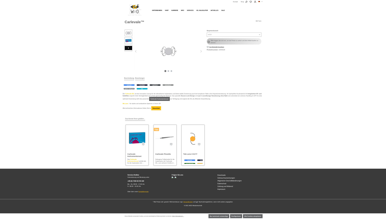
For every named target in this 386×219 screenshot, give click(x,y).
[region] (164, 51)
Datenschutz (221, 183)
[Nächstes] (201, 51)
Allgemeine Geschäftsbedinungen (229, 181)
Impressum (221, 189)
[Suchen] (246, 2)
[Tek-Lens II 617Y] (193, 138)
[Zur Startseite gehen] (135, 10)
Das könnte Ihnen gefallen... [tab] (135, 119)
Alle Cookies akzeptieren (252, 216)
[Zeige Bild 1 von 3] (165, 71)
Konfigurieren (236, 216)
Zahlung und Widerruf (225, 186)
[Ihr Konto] (255, 2)
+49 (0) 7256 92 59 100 (135, 181)
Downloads (221, 175)
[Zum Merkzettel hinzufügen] (143, 144)
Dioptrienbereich (212, 30)
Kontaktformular (143, 191)
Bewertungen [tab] (140, 78)
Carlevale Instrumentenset (159, 99)
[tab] (129, 78)
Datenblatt (156, 108)
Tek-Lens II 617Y (190, 154)
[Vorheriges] (135, 51)
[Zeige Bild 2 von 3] (168, 71)
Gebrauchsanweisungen (226, 178)
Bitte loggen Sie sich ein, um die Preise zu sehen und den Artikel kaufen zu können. (234, 41)
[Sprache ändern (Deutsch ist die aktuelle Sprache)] (260, 1)
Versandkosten (188, 202)
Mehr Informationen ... (178, 216)
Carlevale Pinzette (163, 154)
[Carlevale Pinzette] (165, 138)
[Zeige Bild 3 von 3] (171, 71)
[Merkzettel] (250, 2)
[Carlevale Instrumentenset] (137, 138)
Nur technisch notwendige (219, 216)
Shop (242, 2)
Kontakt (235, 2)
